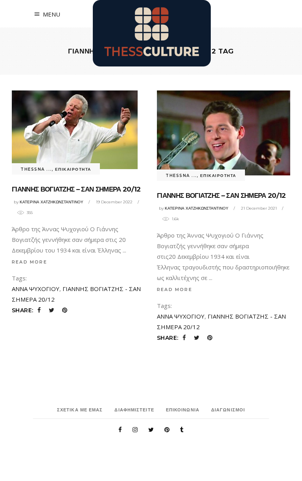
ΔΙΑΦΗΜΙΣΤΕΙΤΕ (134, 410)
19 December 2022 (114, 202)
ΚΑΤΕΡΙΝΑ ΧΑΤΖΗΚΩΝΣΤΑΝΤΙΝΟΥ (51, 202)
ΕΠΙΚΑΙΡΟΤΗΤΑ (73, 169)
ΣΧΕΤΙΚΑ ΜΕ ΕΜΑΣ (80, 410)
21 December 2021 (259, 208)
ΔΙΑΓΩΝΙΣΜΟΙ (228, 410)
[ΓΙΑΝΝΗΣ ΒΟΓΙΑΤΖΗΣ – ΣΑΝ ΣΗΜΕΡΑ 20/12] (75, 129)
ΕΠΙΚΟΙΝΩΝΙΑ (182, 410)
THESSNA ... (36, 169)
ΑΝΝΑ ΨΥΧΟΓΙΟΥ (35, 289)
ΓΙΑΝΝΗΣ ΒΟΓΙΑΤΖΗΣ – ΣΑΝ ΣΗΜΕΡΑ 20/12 (76, 189)
